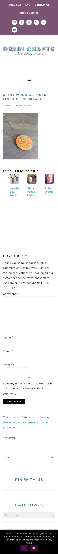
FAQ (27, 4)
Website (8, 365)
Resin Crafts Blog (29, 58)
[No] (54, 541)
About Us (15, 4)
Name (8, 337)
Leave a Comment (24, 105)
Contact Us (42, 4)
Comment (10, 294)
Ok (23, 548)
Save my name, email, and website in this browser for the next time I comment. (28, 388)
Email (8, 351)
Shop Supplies (29, 12)
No (34, 548)
